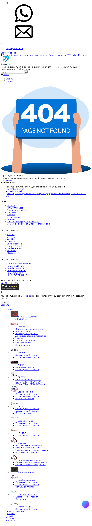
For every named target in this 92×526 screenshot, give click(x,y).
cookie (28, 296)
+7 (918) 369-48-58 (14, 49)
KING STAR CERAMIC (17, 275)
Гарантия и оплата (15, 511)
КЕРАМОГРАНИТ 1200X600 (28, 382)
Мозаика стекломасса (26, 452)
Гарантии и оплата (16, 210)
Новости (11, 215)
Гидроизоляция (23, 331)
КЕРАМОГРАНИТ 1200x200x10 (30, 384)
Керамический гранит (26, 355)
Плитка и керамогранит (19, 264)
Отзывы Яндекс (14, 518)
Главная (11, 205)
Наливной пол (22, 345)
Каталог (10, 309)
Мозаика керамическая (27, 448)
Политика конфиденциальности (23, 221)
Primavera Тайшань (16, 270)
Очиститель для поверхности (30, 329)
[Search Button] (26, 71)
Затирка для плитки (25, 340)
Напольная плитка (24, 367)
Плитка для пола (23, 413)
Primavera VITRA (15, 273)
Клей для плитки (23, 343)
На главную (6, 180)
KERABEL (11, 251)
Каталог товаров (15, 208)
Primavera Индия (15, 266)
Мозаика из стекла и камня (28, 445)
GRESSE (11, 241)
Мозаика (11, 253)
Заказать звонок (9, 53)
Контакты (11, 219)
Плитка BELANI (14, 246)
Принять (5, 302)
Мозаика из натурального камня (31, 450)
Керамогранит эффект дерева (30, 464)
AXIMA (10, 239)
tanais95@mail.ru (16, 191)
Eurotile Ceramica (15, 268)
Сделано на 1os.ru (9, 283)
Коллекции (20, 499)
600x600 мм (21, 319)
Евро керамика (14, 244)
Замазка (19, 338)
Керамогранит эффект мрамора (31, 462)
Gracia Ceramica (14, 248)
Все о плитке (13, 217)
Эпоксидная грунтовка (26, 334)
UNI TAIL (11, 237)
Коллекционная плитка (27, 357)
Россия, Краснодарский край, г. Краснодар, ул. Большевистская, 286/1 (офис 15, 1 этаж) (45, 55)
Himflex (10, 235)
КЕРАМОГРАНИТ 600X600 (28, 379)
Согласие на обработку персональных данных (30, 224)
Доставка (11, 212)
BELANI (21, 406)
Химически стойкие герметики (31, 336)
